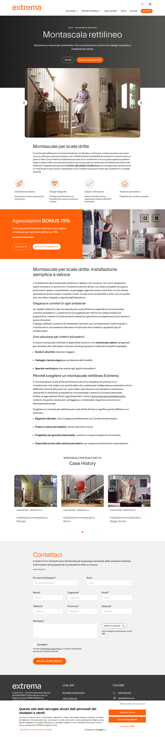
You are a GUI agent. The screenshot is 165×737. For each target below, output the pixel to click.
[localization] (150, 4)
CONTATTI (146, 11)
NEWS (123, 11)
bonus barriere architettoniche (108, 396)
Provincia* (73, 606)
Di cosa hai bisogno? (44, 577)
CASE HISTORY (110, 11)
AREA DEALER (70, 698)
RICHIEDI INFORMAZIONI (90, 60)
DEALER (133, 11)
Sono (89, 577)
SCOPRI (68, 60)
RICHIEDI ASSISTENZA (74, 693)
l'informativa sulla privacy (50, 649)
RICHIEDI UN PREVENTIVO (46, 247)
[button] (150, 4)
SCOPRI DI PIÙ (21, 247)
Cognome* (73, 592)
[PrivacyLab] (100, 730)
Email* (105, 592)
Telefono (38, 606)
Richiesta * (39, 621)
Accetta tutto (127, 713)
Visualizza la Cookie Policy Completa (36, 730)
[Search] (142, 4)
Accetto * (42, 644)
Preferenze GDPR (127, 726)
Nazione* (107, 606)
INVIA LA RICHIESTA (49, 661)
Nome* (36, 592)
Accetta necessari (127, 720)
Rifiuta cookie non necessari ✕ (132, 704)
